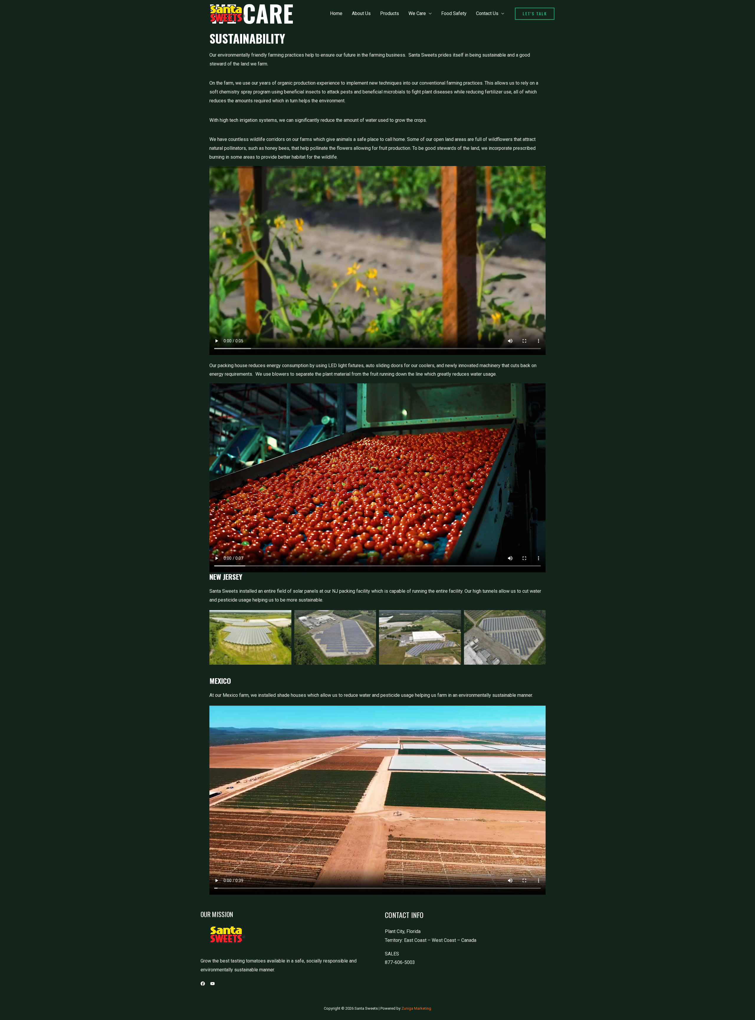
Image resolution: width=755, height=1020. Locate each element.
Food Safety (454, 13)
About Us (361, 13)
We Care (417, 13)
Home (336, 13)
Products (389, 13)
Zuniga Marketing (416, 1008)
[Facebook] (203, 983)
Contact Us (487, 13)
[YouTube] (212, 983)
